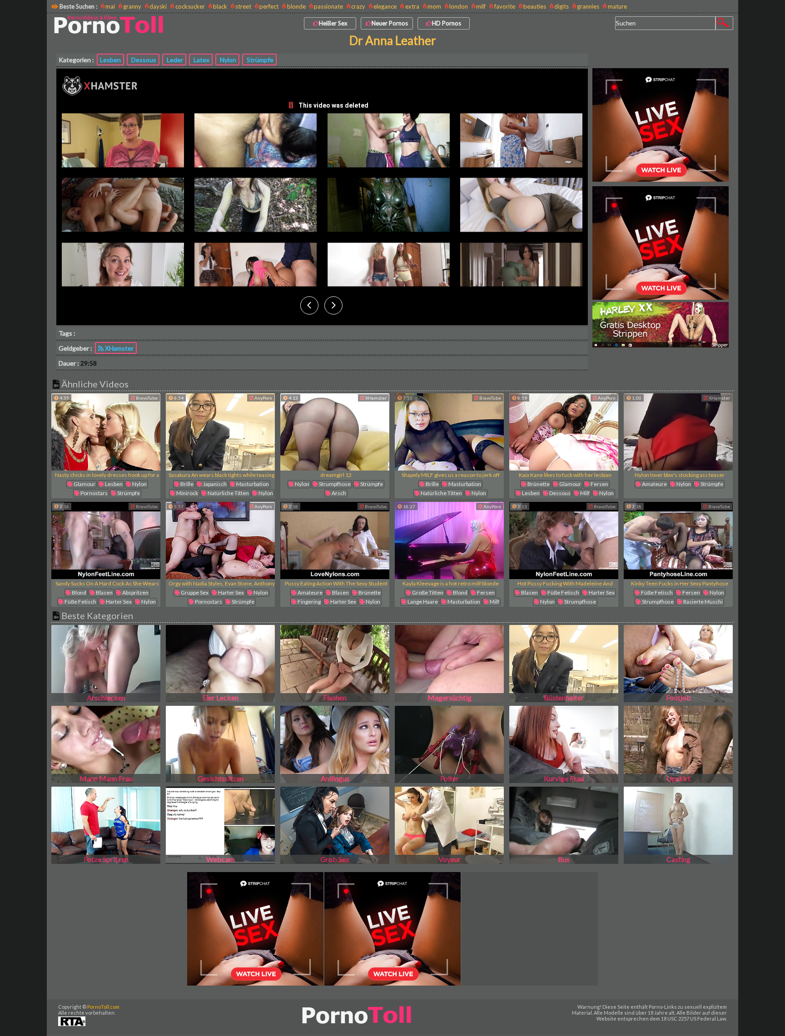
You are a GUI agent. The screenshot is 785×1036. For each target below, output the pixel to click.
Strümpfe (259, 60)
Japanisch (214, 484)
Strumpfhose (334, 484)
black (220, 6)
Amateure (654, 484)
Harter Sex (118, 601)
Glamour (84, 484)
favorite (504, 6)
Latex (200, 60)
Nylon (227, 60)
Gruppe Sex (194, 592)
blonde (296, 6)
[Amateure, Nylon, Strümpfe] (678, 432)
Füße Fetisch (80, 601)
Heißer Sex (333, 23)
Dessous (143, 60)
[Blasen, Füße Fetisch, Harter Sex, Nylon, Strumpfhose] (563, 540)
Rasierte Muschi (702, 601)
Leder (174, 60)
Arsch (338, 493)
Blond (78, 592)
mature (617, 6)
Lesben (110, 60)
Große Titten (427, 592)
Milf (584, 493)
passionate (328, 6)
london (458, 6)
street (243, 6)
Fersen (599, 484)
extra (412, 6)
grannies (588, 6)
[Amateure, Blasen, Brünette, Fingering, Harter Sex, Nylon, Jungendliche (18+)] (334, 540)
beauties (534, 6)
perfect (268, 6)
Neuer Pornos (390, 23)
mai (110, 6)
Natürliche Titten (228, 493)
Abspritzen (135, 592)
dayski (158, 6)
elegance (385, 6)
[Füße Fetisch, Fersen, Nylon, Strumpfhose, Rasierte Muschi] (678, 540)
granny (132, 6)
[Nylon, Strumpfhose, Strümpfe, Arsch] (334, 432)
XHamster (119, 348)
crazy (358, 6)
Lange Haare (422, 601)
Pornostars (93, 493)
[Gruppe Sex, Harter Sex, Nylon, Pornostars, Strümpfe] (220, 540)
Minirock (186, 493)
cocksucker (189, 6)
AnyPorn (262, 398)
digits (561, 6)
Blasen (104, 592)
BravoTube (146, 398)
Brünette (538, 484)
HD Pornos (446, 23)
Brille (186, 484)
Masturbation (252, 484)
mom (434, 6)
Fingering (309, 601)
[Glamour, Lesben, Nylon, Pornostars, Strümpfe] (105, 432)
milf (481, 6)
